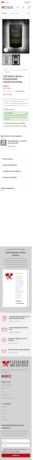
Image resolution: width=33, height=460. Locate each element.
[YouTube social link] (9, 376)
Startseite (6, 70)
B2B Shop (4, 419)
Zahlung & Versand (7, 398)
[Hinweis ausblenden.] (26, 114)
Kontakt (27, 2)
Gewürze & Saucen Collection (19, 70)
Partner (4, 407)
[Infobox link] (16, 319)
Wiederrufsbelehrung (8, 385)
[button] (4, 36)
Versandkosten (20, 91)
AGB (3, 391)
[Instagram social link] (6, 376)
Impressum (5, 388)
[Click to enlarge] (6, 50)
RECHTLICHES (6, 382)
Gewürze (7, 72)
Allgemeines (6, 404)
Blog (3, 416)
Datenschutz (5, 394)
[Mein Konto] (23, 7)
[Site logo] (7, 7)
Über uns (4, 410)
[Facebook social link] (3, 376)
